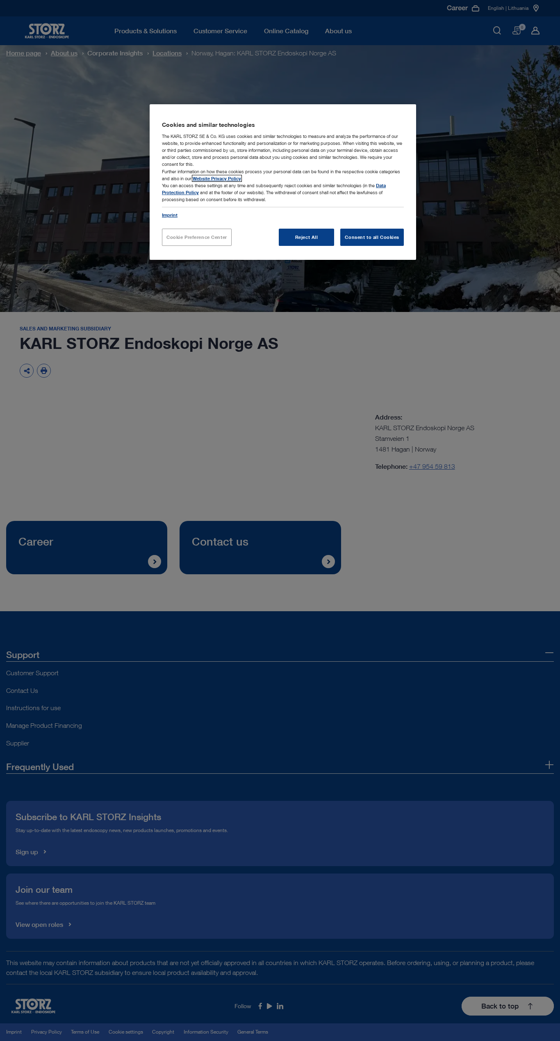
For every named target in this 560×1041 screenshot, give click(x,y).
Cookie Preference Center (196, 237)
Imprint (170, 215)
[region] (283, 182)
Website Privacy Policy (217, 178)
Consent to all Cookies (372, 237)
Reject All (306, 237)
